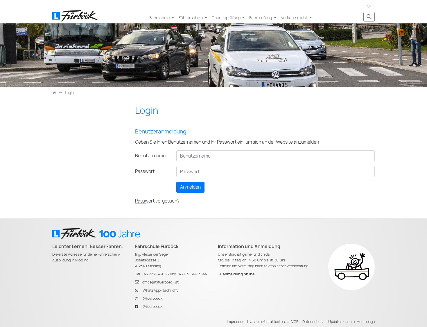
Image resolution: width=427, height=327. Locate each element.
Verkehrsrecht (294, 17)
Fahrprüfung (261, 17)
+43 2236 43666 (155, 274)
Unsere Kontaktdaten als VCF (274, 321)
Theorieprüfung (226, 17)
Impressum (236, 321)
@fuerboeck (152, 298)
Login (368, 5)
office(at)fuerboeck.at (160, 282)
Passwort (145, 171)
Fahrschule (160, 17)
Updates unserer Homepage (351, 321)
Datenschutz (313, 321)
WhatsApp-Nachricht (160, 290)
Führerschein (191, 17)
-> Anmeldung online (236, 274)
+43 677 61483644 (192, 274)
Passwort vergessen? (157, 201)
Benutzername (150, 156)
